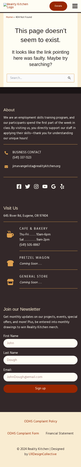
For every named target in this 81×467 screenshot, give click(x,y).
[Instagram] (36, 186)
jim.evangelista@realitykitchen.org (36, 166)
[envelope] (6, 166)
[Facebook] (19, 186)
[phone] (6, 153)
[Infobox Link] (40, 240)
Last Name (10, 353)
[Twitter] (27, 186)
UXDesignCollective (43, 454)
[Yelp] (62, 186)
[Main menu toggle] (75, 6)
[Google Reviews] (53, 186)
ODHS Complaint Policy (40, 421)
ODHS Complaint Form (23, 433)
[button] (57, 6)
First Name (10, 336)
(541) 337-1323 (22, 157)
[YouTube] (45, 186)
